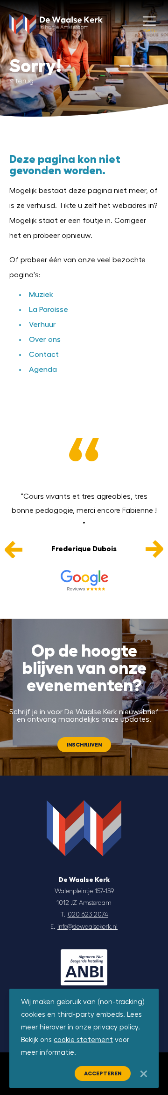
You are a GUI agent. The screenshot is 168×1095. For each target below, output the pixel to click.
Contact (44, 354)
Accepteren (102, 1073)
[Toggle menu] (149, 21)
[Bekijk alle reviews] (84, 580)
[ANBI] (84, 967)
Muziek (41, 294)
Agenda (43, 369)
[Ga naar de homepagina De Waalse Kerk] (56, 16)
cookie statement (83, 1039)
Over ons (45, 339)
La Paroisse (48, 309)
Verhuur (42, 324)
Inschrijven (84, 744)
